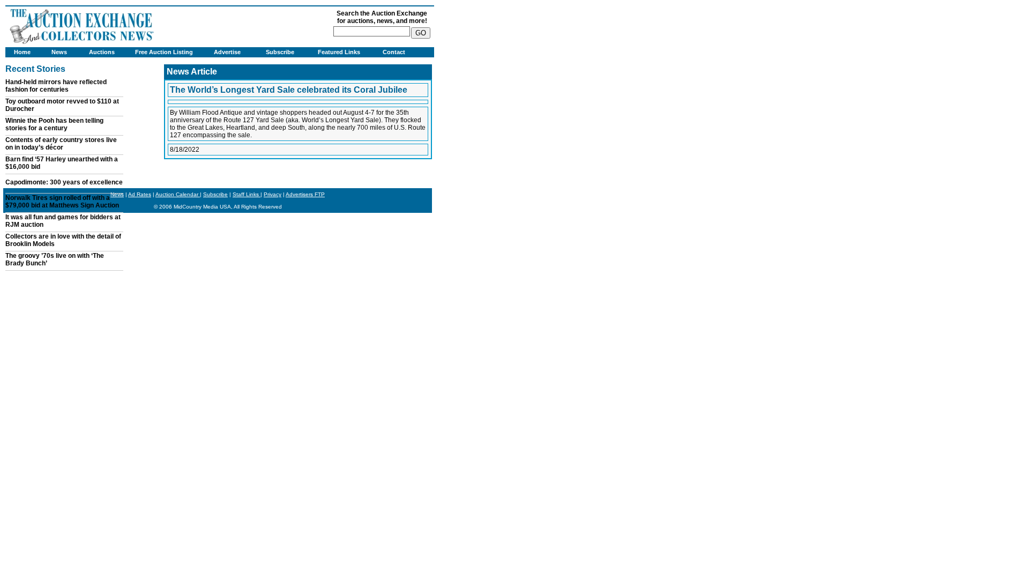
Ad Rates (139, 194)
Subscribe (280, 52)
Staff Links (246, 194)
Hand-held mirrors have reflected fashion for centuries (56, 85)
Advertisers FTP (305, 194)
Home (22, 52)
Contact (394, 52)
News (59, 52)
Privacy (272, 194)
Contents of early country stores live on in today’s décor (61, 143)
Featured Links (339, 52)
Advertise (227, 52)
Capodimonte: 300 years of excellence (64, 182)
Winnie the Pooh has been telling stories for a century (54, 124)
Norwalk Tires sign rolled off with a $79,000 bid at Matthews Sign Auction (62, 201)
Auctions (102, 52)
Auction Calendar (177, 194)
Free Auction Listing (164, 52)
